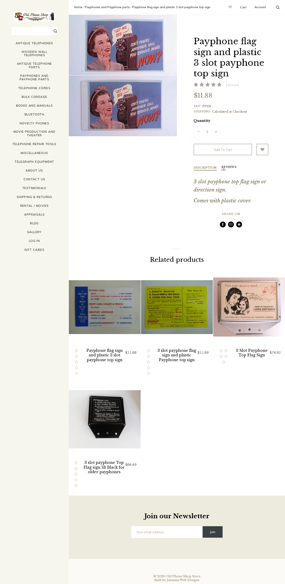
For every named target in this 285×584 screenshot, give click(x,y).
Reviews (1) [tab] (229, 169)
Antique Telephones (34, 43)
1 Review (232, 85)
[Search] (55, 31)
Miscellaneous (34, 153)
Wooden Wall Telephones (34, 53)
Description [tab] (205, 167)
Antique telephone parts (34, 65)
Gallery (34, 232)
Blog (34, 223)
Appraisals (34, 214)
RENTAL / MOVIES (34, 206)
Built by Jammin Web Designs (176, 580)
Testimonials (34, 188)
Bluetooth (34, 114)
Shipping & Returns (34, 197)
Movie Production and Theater (34, 133)
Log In (34, 241)
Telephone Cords (34, 88)
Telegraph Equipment (34, 162)
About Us (34, 170)
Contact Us (34, 179)
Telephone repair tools (34, 144)
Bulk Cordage (34, 97)
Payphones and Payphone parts (34, 77)
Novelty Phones (34, 123)
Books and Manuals (34, 105)
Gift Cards (34, 250)
